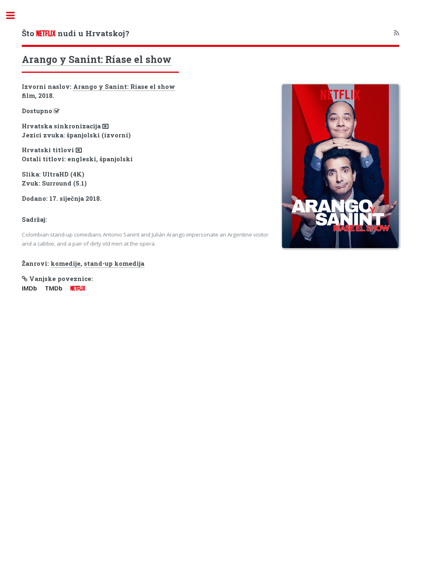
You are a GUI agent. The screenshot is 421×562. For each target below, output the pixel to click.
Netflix (77, 288)
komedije (66, 263)
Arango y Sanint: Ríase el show (96, 59)
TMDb (53, 288)
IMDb (29, 288)
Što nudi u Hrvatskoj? (75, 33)
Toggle (15, 15)
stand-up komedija (114, 263)
